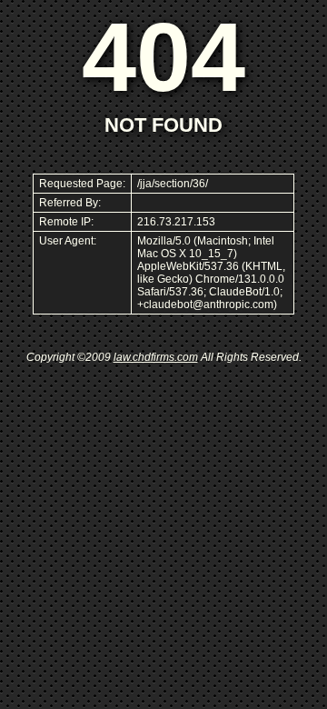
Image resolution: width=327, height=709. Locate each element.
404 (163, 57)
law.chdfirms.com (156, 357)
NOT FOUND (163, 125)
